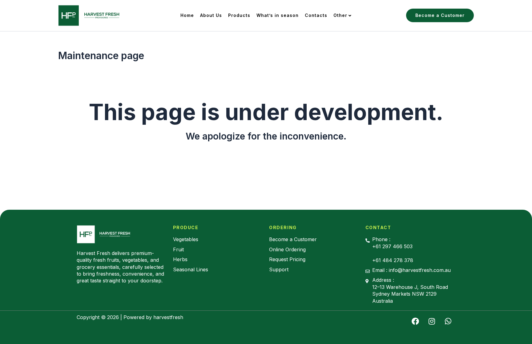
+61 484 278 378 (392, 260)
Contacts (316, 15)
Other (340, 15)
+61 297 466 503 (392, 246)
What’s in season (277, 15)
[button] (440, 15)
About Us (211, 15)
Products (239, 15)
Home (187, 15)
